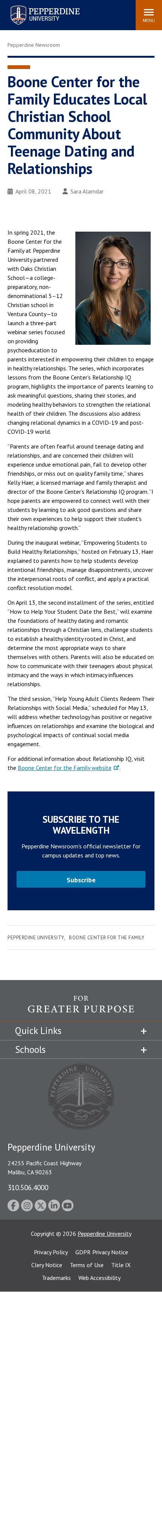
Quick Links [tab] (38, 1031)
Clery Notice (46, 1265)
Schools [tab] (30, 1049)
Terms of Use (87, 1265)
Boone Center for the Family (106, 937)
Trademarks (56, 1277)
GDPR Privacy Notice (101, 1252)
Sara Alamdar (87, 191)
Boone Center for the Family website (65, 767)
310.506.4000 (28, 1187)
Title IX (121, 1265)
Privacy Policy (51, 1252)
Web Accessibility (99, 1277)
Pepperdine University (36, 7)
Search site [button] (27, 11)
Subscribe (81, 880)
